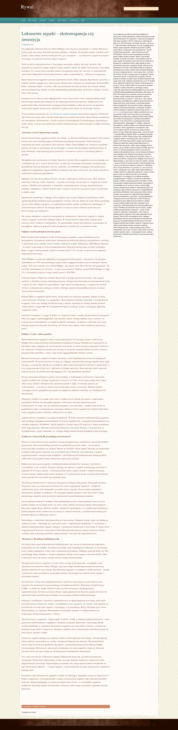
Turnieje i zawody (38, 707)
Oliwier (52, 20)
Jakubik (42, 20)
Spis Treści (62, 20)
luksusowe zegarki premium (65, 113)
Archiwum (32, 20)
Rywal (27, 6)
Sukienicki (74, 20)
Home (23, 20)
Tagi (83, 20)
